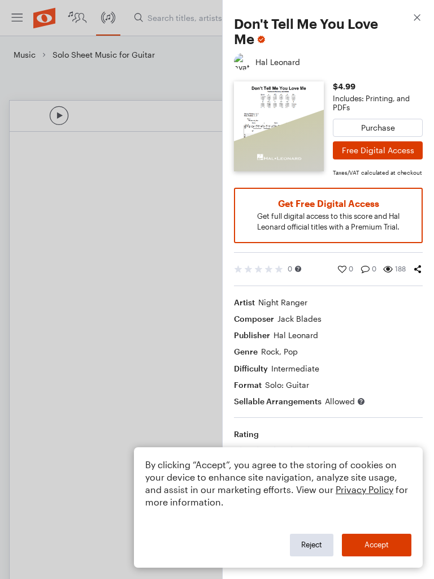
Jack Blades (299, 318)
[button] (298, 269)
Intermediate (295, 368)
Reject (311, 544)
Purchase (378, 127)
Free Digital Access (378, 150)
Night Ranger (282, 302)
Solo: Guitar (287, 385)
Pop (291, 351)
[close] (417, 19)
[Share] (418, 269)
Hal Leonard (296, 335)
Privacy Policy (364, 489)
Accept (376, 544)
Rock (270, 351)
